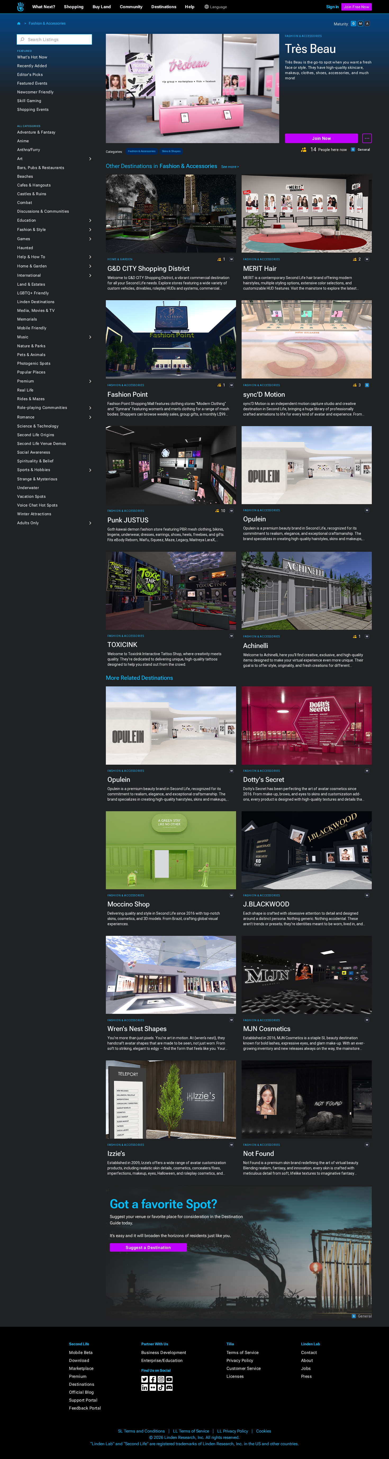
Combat (24, 202)
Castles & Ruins (31, 194)
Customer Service (244, 1368)
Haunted (25, 247)
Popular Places (31, 372)
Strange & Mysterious (37, 479)
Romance (26, 417)
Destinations (81, 1384)
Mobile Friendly (32, 328)
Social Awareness (33, 452)
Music (23, 337)
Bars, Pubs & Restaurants (40, 167)
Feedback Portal (85, 1408)
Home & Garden (32, 266)
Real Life (25, 390)
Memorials (27, 319)
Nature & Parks (31, 346)
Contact (309, 1352)
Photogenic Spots (33, 363)
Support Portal (83, 1400)
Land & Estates (31, 284)
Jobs (306, 1368)
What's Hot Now (32, 57)
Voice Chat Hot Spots (37, 505)
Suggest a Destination (148, 1247)
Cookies (263, 1431)
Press (306, 1376)
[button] (43, 7)
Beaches (25, 176)
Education (26, 220)
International (29, 275)
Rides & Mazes (31, 398)
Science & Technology (37, 426)
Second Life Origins (35, 434)
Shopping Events (33, 109)
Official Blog (81, 1392)
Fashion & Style (31, 229)
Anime (23, 141)
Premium (25, 381)
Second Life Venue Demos (41, 443)
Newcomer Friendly (35, 92)
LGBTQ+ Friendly (33, 293)
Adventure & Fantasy (36, 132)
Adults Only (28, 523)
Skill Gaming (29, 100)
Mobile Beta (81, 1352)
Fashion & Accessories (47, 23)
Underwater (28, 487)
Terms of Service (243, 1352)
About (307, 1360)
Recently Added (32, 65)
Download (79, 1360)
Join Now (321, 138)
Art (20, 158)
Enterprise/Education (162, 1360)
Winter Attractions (34, 514)
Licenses (235, 1376)
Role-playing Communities (42, 407)
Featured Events (32, 83)
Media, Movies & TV (36, 310)
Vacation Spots (31, 496)
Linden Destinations (36, 301)
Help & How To (31, 256)
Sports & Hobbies (33, 469)
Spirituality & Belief (35, 461)
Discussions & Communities (43, 211)
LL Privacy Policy (232, 1431)
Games (23, 238)
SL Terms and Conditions (141, 1431)
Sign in (332, 6)
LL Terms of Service (191, 1431)
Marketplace (81, 1368)
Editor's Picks (30, 74)
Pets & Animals (31, 354)
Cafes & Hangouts (34, 185)
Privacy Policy (240, 1360)
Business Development (163, 1352)
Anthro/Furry (28, 149)
